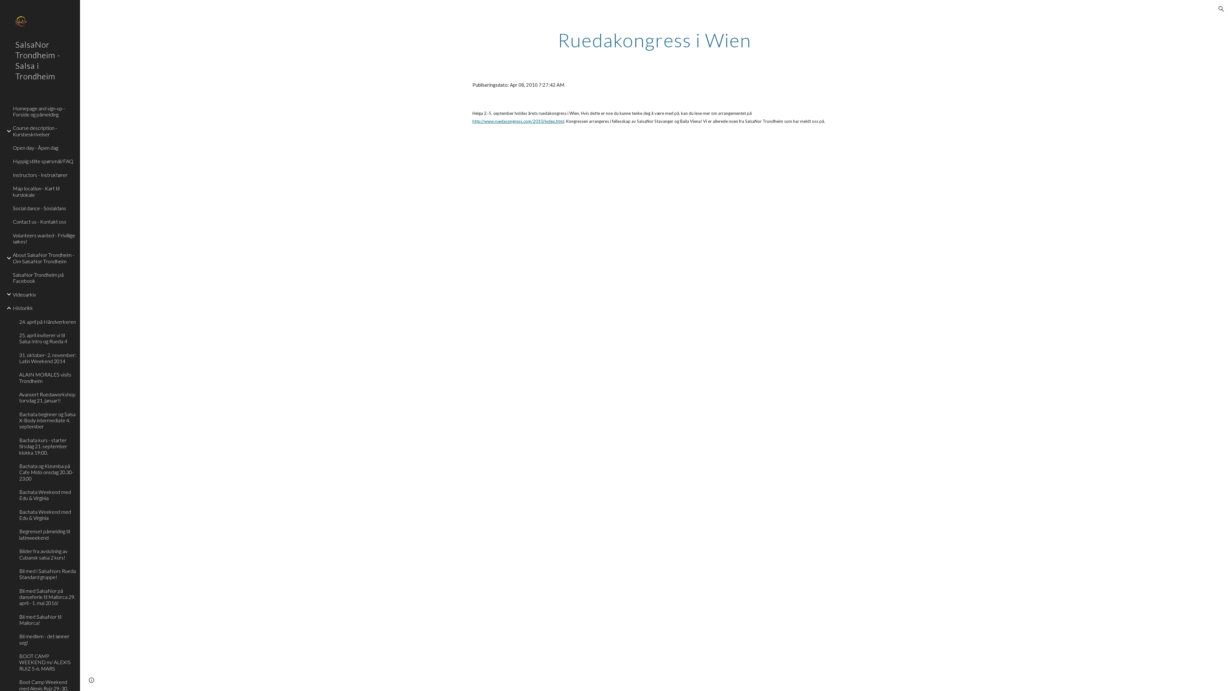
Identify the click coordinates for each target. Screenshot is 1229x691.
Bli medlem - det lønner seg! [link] (44, 639)
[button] (1221, 9)
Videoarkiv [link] (24, 294)
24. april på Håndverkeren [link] (47, 322)
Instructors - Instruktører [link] (40, 175)
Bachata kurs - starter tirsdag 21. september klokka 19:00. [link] (43, 446)
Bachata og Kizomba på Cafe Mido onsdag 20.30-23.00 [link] (46, 472)
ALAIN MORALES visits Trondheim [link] (45, 377)
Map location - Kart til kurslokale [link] (36, 191)
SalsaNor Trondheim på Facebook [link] (38, 278)
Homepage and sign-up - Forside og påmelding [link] (39, 111)
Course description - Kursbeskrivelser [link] (35, 131)
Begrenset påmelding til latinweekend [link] (44, 534)
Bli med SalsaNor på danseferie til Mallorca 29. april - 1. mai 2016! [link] (47, 597)
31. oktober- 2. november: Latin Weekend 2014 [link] (47, 358)
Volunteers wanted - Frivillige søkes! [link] (44, 238)
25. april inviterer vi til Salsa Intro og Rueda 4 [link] (43, 338)
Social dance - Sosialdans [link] (39, 208)
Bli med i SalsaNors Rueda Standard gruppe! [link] (47, 574)
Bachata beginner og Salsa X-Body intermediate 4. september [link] (47, 420)
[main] (654, 40)
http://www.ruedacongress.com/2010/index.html (518, 121)
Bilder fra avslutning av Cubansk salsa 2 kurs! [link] (43, 554)
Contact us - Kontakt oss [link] (39, 221)
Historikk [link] (23, 308)
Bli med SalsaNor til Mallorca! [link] (40, 620)
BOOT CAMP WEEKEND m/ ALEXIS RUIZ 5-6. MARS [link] (45, 662)
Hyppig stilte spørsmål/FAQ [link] (43, 161)
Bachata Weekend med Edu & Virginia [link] (45, 495)
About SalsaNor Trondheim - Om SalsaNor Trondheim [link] (43, 258)
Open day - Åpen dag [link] (35, 148)
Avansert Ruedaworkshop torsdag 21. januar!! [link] (47, 397)
